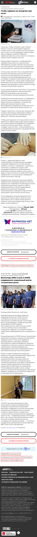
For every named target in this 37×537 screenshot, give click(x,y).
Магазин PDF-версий (9, 475)
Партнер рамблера (16, 528)
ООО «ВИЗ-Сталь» (11, 427)
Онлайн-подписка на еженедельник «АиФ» (17, 477)
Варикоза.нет (5, 44)
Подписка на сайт (16, 472)
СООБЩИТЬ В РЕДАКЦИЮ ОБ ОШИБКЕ (14, 482)
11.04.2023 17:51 (5, 7)
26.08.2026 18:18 (5, 274)
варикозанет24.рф (18, 232)
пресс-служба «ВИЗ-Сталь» (9, 309)
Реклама (4, 472)
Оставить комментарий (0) (19, 258)
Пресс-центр (28, 472)
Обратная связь (7, 479)
